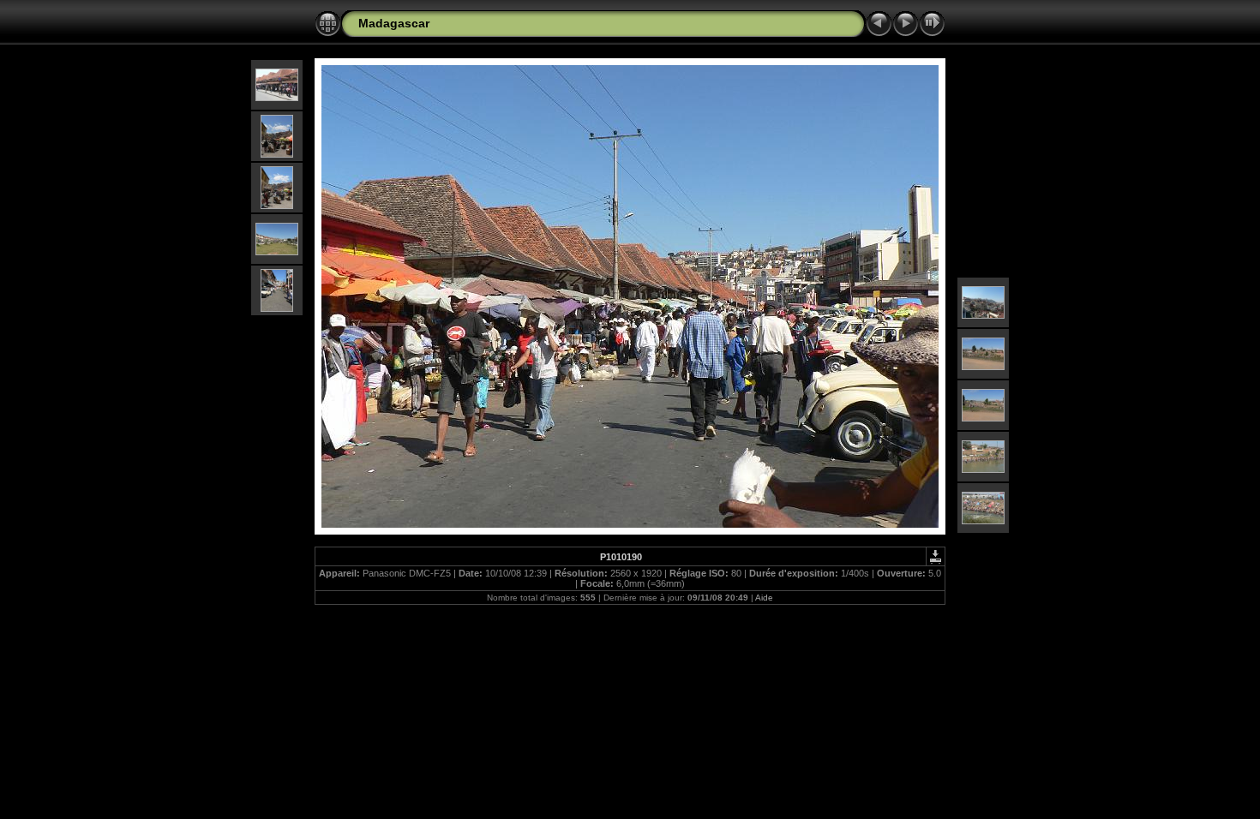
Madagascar (393, 23)
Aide (764, 597)
